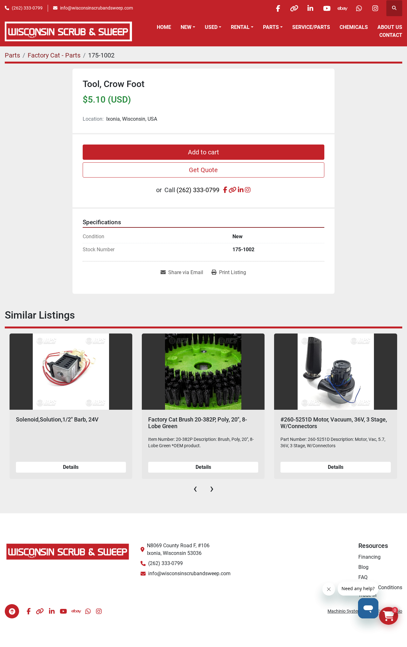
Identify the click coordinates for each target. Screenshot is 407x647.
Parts (271, 27)
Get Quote (203, 170)
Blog (363, 567)
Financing (369, 557)
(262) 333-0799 (27, 7)
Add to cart (203, 152)
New (186, 27)
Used (211, 27)
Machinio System (344, 611)
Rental (240, 27)
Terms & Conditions (380, 587)
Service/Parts (311, 27)
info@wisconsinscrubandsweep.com (96, 7)
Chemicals (354, 27)
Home (164, 27)
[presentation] (195, 488)
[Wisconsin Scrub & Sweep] (68, 551)
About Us (389, 27)
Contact (390, 35)
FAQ (363, 577)
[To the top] (12, 611)
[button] (188, 27)
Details (71, 467)
